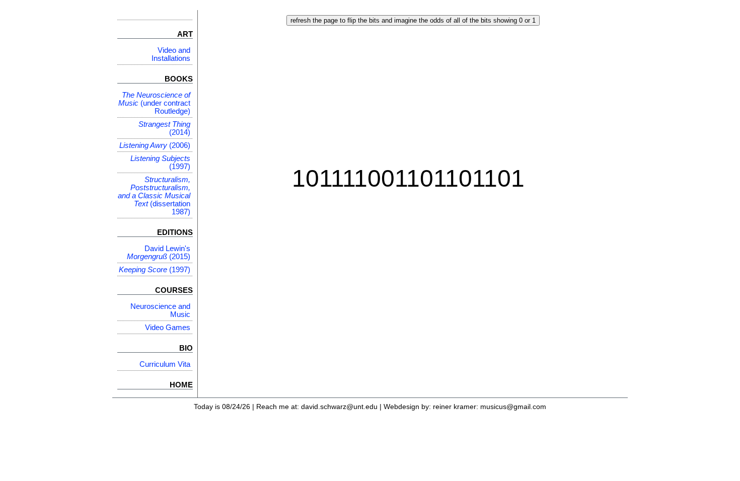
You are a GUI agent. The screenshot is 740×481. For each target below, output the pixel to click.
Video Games (167, 328)
